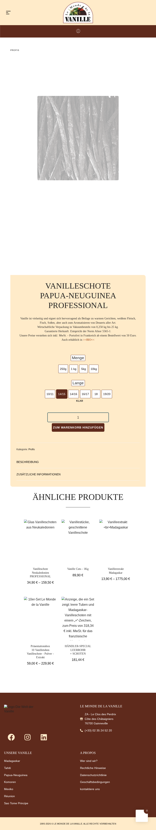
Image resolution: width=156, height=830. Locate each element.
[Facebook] (11, 737)
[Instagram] (27, 737)
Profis (14, 50)
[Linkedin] (44, 737)
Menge (78, 358)
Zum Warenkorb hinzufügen (78, 427)
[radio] (63, 369)
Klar (79, 400)
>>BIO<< (88, 339)
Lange (78, 383)
